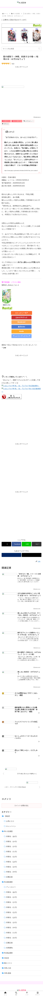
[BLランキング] (12, 396)
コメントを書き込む (21, 805)
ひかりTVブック (21, 317)
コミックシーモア (21, 313)
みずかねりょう (29, 121)
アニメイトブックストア (21, 336)
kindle (21, 331)
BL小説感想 (7, 121)
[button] (39, 49)
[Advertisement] (21, 75)
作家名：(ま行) (18, 121)
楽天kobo (21, 327)
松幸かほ (6, 124)
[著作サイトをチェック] (11, 555)
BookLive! (21, 322)
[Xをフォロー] (31, 555)
